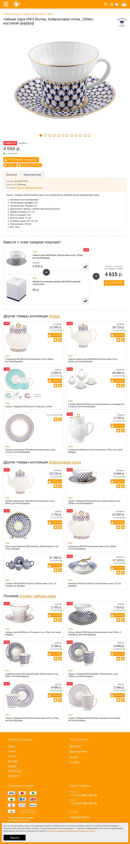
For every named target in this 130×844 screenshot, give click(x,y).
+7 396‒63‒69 (83, 795)
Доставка (13, 761)
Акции (11, 746)
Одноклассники (78, 751)
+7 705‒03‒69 (83, 803)
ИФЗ (50, 14)
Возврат (12, 766)
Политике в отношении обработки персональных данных (70, 831)
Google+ (74, 756)
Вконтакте (75, 746)
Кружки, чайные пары (34, 14)
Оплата (12, 756)
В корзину (114, 282)
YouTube (74, 762)
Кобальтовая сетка (34, 188)
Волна (20, 188)
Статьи (12, 751)
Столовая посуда (11, 14)
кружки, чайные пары (38, 596)
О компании (14, 770)
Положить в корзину (23, 159)
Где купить (14, 775)
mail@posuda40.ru (80, 817)
